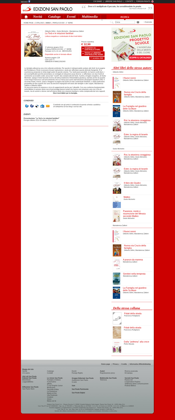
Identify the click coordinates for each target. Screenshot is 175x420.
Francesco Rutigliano (132, 316)
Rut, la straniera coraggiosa (137, 120)
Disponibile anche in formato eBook (58, 54)
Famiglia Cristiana (54, 380)
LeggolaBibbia (27, 382)
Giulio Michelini (62, 31)
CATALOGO (39, 23)
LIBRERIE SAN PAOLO (113, 1)
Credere (50, 397)
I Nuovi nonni (129, 78)
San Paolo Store (28, 389)
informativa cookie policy (109, 411)
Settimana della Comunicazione (136, 384)
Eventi (71, 16)
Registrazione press (107, 373)
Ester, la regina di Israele (136, 134)
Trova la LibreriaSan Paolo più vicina (93, 53)
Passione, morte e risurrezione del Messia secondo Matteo (134, 213)
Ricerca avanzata (131, 371)
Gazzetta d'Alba (53, 389)
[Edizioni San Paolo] (47, 9)
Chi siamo (26, 373)
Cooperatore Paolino (132, 382)
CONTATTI (129, 1)
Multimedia (90, 16)
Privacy (116, 364)
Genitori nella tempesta (134, 274)
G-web (74, 382)
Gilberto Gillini (50, 31)
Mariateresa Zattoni (76, 31)
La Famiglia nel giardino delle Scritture (134, 107)
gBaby (49, 384)
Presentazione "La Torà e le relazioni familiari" (41, 118)
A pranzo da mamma (133, 259)
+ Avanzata (148, 22)
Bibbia (48, 23)
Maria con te (51, 401)
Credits (124, 364)
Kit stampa (128, 373)
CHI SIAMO (97, 1)
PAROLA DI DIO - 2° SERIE (63, 23)
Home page (105, 364)
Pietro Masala (129, 344)
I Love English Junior (55, 386)
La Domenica (52, 391)
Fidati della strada (133, 313)
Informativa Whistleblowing (140, 364)
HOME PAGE (28, 23)
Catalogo (54, 16)
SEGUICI (24, 2)
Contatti (50, 373)
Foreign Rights (143, 1)
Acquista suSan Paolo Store (92, 49)
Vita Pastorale (52, 395)
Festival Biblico (130, 386)
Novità (37, 16)
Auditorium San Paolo (80, 380)
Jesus (49, 399)
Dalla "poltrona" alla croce (136, 342)
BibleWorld (26, 380)
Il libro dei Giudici (132, 183)
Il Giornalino (51, 382)
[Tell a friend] (48, 106)
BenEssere (51, 387)
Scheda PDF (97, 58)
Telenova (103, 380)
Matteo (127, 197)
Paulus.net (129, 380)
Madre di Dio (52, 393)
